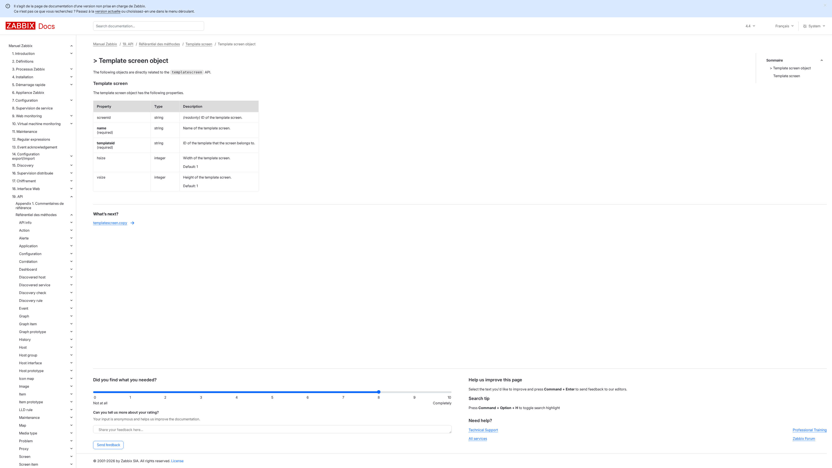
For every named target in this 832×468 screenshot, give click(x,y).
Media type (28, 433)
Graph (24, 316)
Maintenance (29, 417)
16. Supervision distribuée (32, 173)
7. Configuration (25, 100)
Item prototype (31, 402)
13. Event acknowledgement (34, 147)
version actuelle (107, 11)
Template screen (198, 44)
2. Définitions (22, 61)
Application (28, 246)
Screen (24, 456)
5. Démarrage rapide (28, 85)
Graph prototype (32, 332)
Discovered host (32, 277)
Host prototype (31, 371)
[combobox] (149, 26)
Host (23, 347)
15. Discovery (23, 165)
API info (25, 222)
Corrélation (28, 261)
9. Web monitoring (27, 116)
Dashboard (28, 269)
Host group (28, 355)
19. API (17, 196)
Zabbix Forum (804, 438)
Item (22, 394)
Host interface (30, 363)
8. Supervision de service (32, 108)
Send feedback (108, 445)
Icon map (26, 378)
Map (22, 425)
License (177, 461)
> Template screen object (790, 68)
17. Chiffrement (24, 181)
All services (478, 438)
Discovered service (34, 285)
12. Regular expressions (31, 139)
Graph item (28, 324)
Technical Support (483, 430)
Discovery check (32, 293)
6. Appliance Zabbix (28, 92)
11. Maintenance (24, 131)
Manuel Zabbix (20, 46)
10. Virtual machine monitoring (36, 124)
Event (23, 308)
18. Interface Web (26, 189)
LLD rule (25, 410)
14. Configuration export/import (25, 156)
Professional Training (810, 430)
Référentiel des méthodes (36, 215)
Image (24, 386)
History (25, 339)
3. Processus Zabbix (28, 69)
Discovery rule (30, 300)
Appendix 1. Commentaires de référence (40, 205)
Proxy (24, 449)
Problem (26, 441)
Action (24, 230)
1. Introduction (23, 53)
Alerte (24, 238)
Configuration (30, 254)
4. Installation (22, 77)
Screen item (28, 464)
